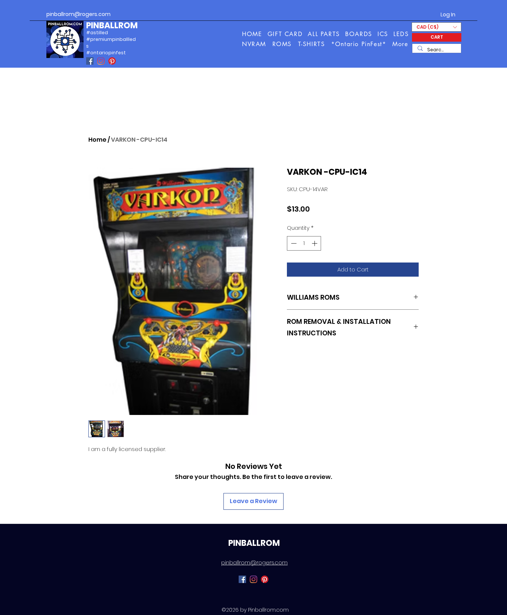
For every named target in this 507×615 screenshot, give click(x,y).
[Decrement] (293, 243)
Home (97, 139)
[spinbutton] (304, 243)
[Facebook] (90, 61)
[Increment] (315, 243)
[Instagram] (101, 61)
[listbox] (436, 27)
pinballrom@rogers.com (78, 14)
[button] (400, 44)
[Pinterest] (112, 61)
